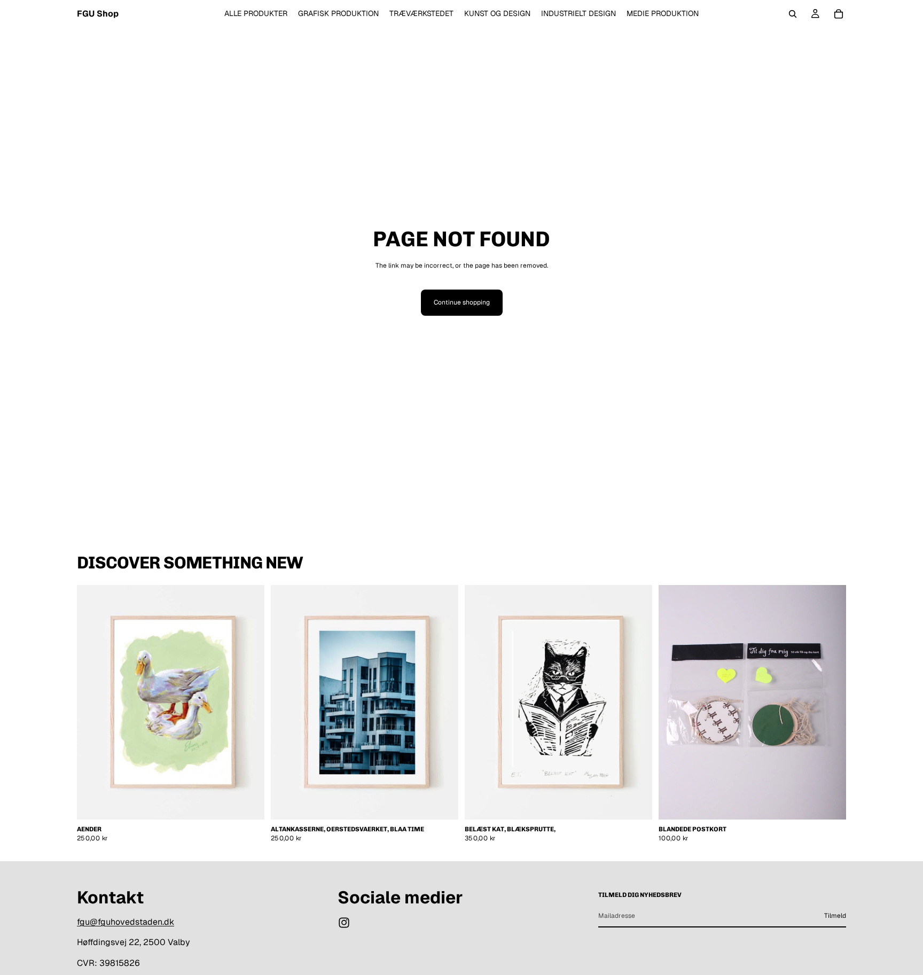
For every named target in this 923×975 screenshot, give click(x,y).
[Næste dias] (442, 702)
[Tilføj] (247, 803)
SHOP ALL (830, 568)
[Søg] (792, 14)
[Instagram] (344, 922)
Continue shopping (462, 302)
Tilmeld (835, 915)
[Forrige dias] (287, 702)
